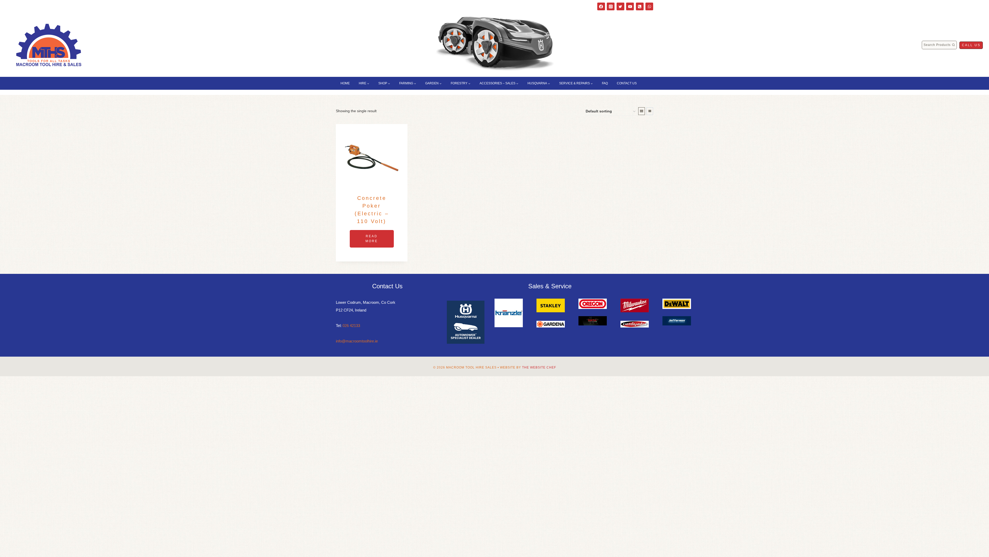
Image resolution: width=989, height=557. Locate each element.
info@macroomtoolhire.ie (357, 341)
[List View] (649, 111)
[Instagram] (611, 6)
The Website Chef (539, 367)
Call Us (971, 45)
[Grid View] (641, 111)
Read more (371, 238)
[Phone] (640, 6)
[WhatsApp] (649, 6)
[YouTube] (630, 6)
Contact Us (627, 83)
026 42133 (351, 325)
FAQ (605, 83)
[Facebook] (601, 6)
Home (345, 83)
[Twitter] (620, 6)
